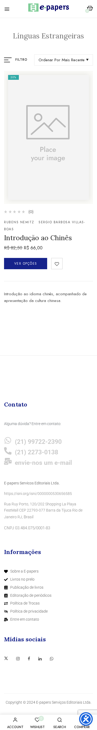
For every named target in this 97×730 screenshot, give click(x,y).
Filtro (21, 59)
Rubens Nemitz (19, 222)
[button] (90, 9)
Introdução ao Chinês (38, 237)
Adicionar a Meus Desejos (57, 263)
